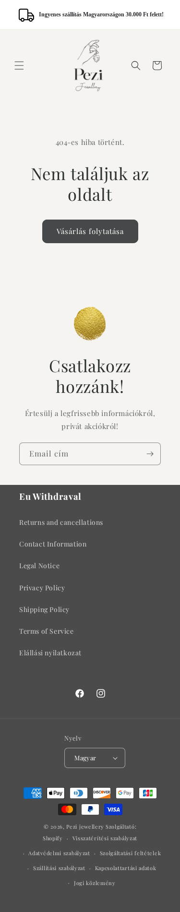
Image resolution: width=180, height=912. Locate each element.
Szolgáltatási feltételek (130, 853)
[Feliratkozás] (149, 454)
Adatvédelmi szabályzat (59, 853)
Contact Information (52, 543)
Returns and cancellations (61, 522)
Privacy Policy (42, 587)
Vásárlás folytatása (90, 231)
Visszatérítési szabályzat (105, 838)
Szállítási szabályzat (59, 868)
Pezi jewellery (85, 826)
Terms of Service (46, 631)
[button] (19, 65)
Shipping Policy (44, 609)
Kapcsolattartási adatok (125, 868)
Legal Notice (39, 565)
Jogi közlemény (95, 882)
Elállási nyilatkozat (50, 652)
